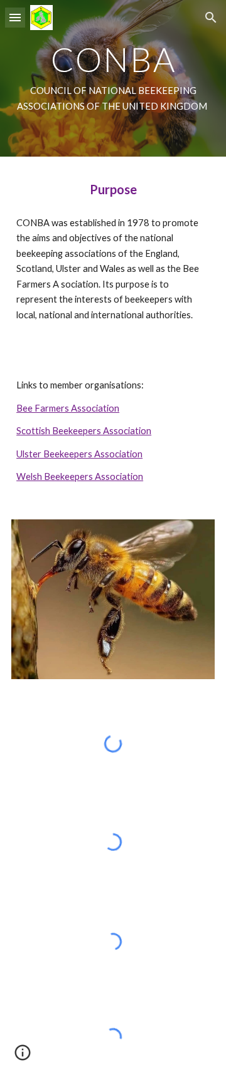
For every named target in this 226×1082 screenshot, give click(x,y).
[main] (113, 78)
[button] (15, 17)
